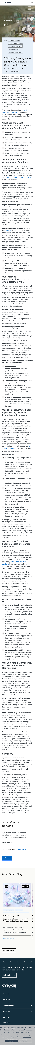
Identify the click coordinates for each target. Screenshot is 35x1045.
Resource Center (9, 20)
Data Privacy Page (27, 1037)
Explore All (7, 950)
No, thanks (25, 1041)
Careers (6, 1017)
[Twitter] (17, 961)
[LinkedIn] (3, 961)
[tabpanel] (16, 912)
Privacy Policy (21, 849)
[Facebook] (24, 961)
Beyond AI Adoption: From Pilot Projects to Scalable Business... (15, 920)
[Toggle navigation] (32, 3)
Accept (11, 1041)
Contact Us (7, 1023)
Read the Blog (7, 939)
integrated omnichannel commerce (18, 177)
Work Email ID (7, 843)
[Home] (6, 3)
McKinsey (7, 231)
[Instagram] (10, 961)
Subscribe (7, 858)
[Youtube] (31, 961)
